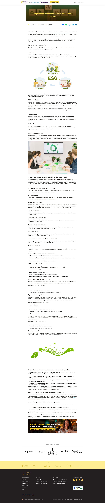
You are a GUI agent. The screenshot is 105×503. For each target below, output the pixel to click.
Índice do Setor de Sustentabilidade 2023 (61, 33)
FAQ (30, 2)
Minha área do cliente (35, 2)
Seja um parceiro (81, 2)
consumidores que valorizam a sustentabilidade (46, 199)
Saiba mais (75, 2)
